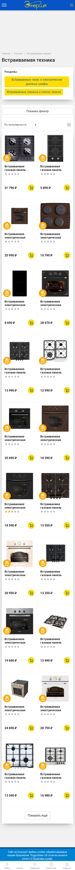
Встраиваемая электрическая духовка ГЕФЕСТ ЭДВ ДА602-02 (19, 442)
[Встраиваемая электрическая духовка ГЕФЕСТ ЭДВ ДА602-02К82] (55, 688)
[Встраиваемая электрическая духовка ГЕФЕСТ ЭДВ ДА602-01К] (55, 418)
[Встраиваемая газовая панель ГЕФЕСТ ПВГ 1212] (20, 756)
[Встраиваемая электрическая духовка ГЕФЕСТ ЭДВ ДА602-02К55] (20, 553)
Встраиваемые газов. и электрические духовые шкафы (37, 82)
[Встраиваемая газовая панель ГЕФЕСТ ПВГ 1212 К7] (55, 486)
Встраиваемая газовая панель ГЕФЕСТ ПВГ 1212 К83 (19, 372)
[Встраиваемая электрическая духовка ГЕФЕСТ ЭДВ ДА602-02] (20, 418)
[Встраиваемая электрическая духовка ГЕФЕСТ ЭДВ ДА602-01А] (20, 486)
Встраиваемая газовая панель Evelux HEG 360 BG (52, 170)
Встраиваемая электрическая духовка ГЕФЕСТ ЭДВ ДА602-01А (19, 509)
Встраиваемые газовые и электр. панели (34, 92)
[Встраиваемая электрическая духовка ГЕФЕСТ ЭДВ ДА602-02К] (20, 216)
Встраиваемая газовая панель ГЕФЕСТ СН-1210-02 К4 (53, 374)
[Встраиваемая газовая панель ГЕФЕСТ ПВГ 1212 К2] (55, 553)
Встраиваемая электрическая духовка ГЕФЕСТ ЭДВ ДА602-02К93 (54, 307)
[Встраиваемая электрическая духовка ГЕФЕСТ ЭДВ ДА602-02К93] (55, 283)
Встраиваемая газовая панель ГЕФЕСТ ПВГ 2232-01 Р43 (18, 172)
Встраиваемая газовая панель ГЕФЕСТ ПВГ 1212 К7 (54, 507)
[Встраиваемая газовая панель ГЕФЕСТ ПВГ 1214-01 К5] (55, 756)
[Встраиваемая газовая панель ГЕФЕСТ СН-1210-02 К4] (55, 351)
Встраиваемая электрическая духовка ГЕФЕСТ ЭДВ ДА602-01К (54, 442)
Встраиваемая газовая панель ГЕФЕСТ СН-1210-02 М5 (53, 644)
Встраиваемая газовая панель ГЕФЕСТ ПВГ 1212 (16, 778)
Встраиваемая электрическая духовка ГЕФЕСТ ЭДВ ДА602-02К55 (19, 577)
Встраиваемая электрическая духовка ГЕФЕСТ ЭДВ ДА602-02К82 (54, 712)
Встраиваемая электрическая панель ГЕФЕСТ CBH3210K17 (50, 239)
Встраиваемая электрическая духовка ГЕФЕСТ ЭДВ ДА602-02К (19, 239)
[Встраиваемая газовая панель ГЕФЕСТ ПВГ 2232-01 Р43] (20, 148)
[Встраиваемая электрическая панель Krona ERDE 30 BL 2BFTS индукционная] (20, 283)
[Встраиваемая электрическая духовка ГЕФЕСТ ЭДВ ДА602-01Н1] (20, 621)
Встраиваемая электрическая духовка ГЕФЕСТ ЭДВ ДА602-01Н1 (19, 644)
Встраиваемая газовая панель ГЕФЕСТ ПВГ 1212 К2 (54, 575)
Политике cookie (42, 858)
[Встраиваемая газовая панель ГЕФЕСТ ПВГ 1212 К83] (20, 351)
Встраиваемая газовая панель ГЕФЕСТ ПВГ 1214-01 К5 (54, 779)
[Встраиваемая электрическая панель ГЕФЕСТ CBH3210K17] (55, 216)
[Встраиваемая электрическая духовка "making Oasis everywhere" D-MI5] (20, 688)
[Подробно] (69, 124)
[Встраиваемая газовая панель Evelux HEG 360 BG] (55, 148)
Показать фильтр (37, 111)
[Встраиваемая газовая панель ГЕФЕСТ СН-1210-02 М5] (55, 621)
